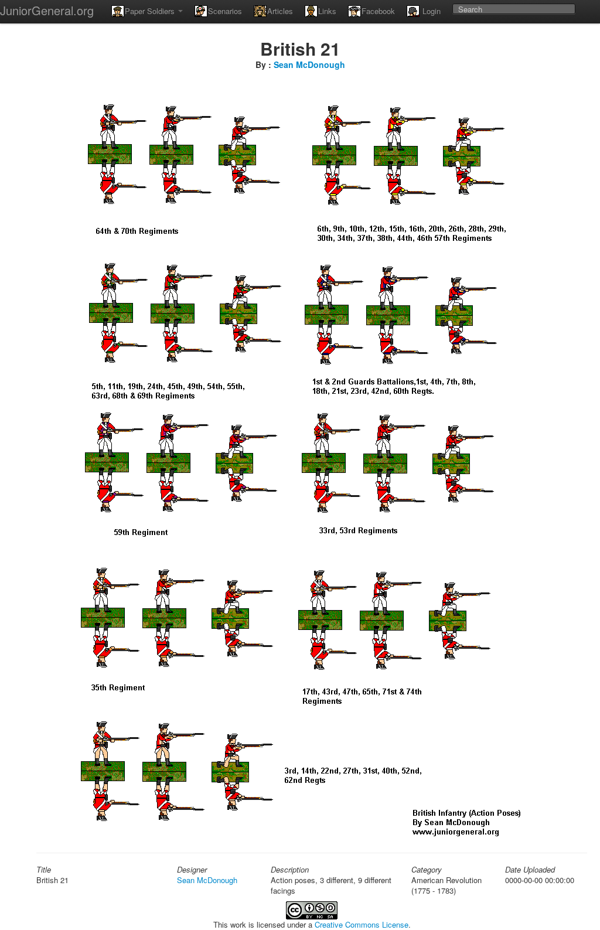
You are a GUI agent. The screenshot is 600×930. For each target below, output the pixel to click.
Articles (280, 10)
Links (327, 10)
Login (430, 10)
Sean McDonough (309, 64)
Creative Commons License (361, 924)
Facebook (378, 10)
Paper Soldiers (151, 10)
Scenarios (225, 10)
